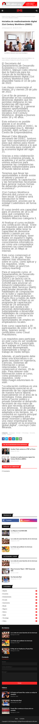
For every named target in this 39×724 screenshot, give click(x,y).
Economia (32, 433)
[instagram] (28, 520)
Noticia (20, 612)
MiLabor (35, 721)
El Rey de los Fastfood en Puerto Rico (22, 648)
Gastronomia (20, 603)
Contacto (22, 718)
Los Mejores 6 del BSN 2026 (19, 531)
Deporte (20, 591)
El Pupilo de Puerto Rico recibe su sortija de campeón (24, 693)
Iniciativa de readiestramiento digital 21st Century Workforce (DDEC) (23, 458)
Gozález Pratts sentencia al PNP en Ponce (23, 449)
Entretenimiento (20, 597)
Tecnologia (20, 618)
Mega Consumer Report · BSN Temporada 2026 (23, 570)
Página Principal (6, 16)
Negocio (13, 16)
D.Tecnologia (25, 433)
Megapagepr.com (7, 28)
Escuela (4, 434)
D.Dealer (18, 433)
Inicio (16, 718)
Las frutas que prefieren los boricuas (21, 547)
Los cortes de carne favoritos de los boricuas (24, 539)
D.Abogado (12, 433)
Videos (20, 621)
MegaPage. (14, 721)
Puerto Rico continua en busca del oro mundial (22, 709)
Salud (20, 615)
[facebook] (10, 520)
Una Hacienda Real (16, 577)
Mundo (20, 606)
